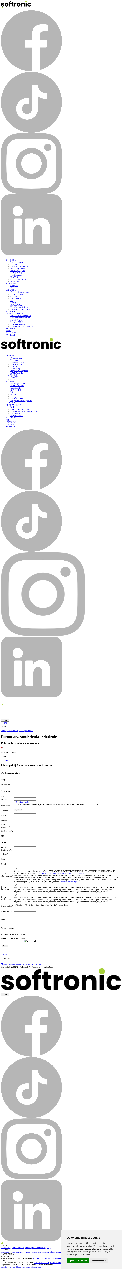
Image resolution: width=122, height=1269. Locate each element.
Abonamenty (15, 281)
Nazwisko (5, 785)
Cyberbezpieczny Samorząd (21, 318)
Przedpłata (40, 905)
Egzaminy (60, 1252)
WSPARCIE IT (12, 311)
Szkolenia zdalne (16, 275)
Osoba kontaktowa (5, 849)
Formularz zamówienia (19, 266)
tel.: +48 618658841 (57, 1263)
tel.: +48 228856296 (56, 1258)
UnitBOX (14, 277)
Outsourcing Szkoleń (18, 279)
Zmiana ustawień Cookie (33, 965)
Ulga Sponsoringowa (18, 324)
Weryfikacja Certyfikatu (19, 371)
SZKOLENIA (11, 260)
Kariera (36, 1248)
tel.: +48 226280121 (40, 1258)
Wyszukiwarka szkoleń (32, 1252)
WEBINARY (11, 333)
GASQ (13, 303)
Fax (2, 859)
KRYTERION (16, 299)
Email (3, 864)
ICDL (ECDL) (16, 273)
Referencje (29, 1248)
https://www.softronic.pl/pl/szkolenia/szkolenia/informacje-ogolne (61, 873)
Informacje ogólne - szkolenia (12, 1252)
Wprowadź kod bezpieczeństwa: (13, 938)
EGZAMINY (11, 290)
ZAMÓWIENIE (16, 373)
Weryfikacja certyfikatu (19, 269)
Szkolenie (5, 806)
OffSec (13, 379)
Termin (4, 811)
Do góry (4, 723)
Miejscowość (6, 831)
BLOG (8, 331)
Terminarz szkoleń (48, 1252)
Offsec (12, 288)
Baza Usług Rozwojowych (20, 316)
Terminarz (14, 264)
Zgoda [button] (71, 1261)
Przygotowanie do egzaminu (21, 309)
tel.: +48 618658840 (41, 1263)
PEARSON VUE (17, 294)
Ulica (3, 821)
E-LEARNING (12, 284)
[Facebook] (1, 963)
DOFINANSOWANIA (14, 313)
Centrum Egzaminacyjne (19, 292)
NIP (2, 836)
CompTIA (14, 286)
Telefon (4, 854)
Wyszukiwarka (16, 358)
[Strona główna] (16, 6)
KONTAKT (10, 335)
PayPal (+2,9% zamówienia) (57, 905)
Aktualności (19, 1248)
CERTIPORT (15, 296)
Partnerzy (42, 1248)
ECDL (13, 396)
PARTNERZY (11, 424)
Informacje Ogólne (17, 271)
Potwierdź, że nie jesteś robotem (13, 934)
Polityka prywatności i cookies (12, 965)
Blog (49, 1248)
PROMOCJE (11, 328)
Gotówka (29, 905)
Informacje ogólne (8, 1248)
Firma (3, 816)
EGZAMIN (10, 381)
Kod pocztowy (5, 826)
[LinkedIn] (2, 963)
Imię (3, 780)
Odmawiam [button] (82, 1261)
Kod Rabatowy (7, 911)
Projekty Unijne (16, 320)
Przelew (20, 905)
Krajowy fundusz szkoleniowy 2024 (24, 411)
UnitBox (13, 366)
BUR (12, 407)
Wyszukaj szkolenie (17, 262)
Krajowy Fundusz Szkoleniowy (22, 326)
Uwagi (3, 919)
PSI (11, 301)
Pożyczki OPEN (16, 322)
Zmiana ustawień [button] (99, 1261)
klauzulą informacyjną (69, 882)
